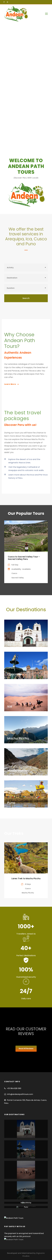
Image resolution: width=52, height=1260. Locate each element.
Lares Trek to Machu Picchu (26, 878)
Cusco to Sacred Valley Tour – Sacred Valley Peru (24, 558)
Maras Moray (26, 1203)
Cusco (26, 1149)
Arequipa (26, 1129)
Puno (26, 1207)
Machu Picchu (26, 1190)
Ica (26, 1170)
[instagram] (7, 2)
